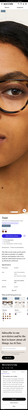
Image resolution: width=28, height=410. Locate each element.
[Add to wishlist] (24, 236)
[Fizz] (8, 314)
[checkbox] (2, 352)
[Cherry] (5, 231)
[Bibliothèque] (5, 318)
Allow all (14, 399)
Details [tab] (14, 371)
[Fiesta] (5, 316)
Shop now (20, 1)
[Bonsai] (3, 321)
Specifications (5, 247)
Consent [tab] (5, 371)
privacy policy (16, 354)
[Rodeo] (3, 318)
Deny (14, 406)
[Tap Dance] (10, 318)
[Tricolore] (5, 314)
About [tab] (22, 371)
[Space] (3, 316)
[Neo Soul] (8, 318)
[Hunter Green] (16, 314)
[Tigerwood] (3, 231)
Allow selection (14, 402)
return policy (10, 240)
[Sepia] (10, 316)
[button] (21, 4)
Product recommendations (17, 247)
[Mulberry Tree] (10, 314)
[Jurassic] (8, 316)
